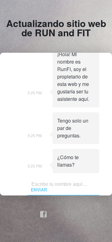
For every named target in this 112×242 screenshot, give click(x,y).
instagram (68, 214)
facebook (43, 214)
